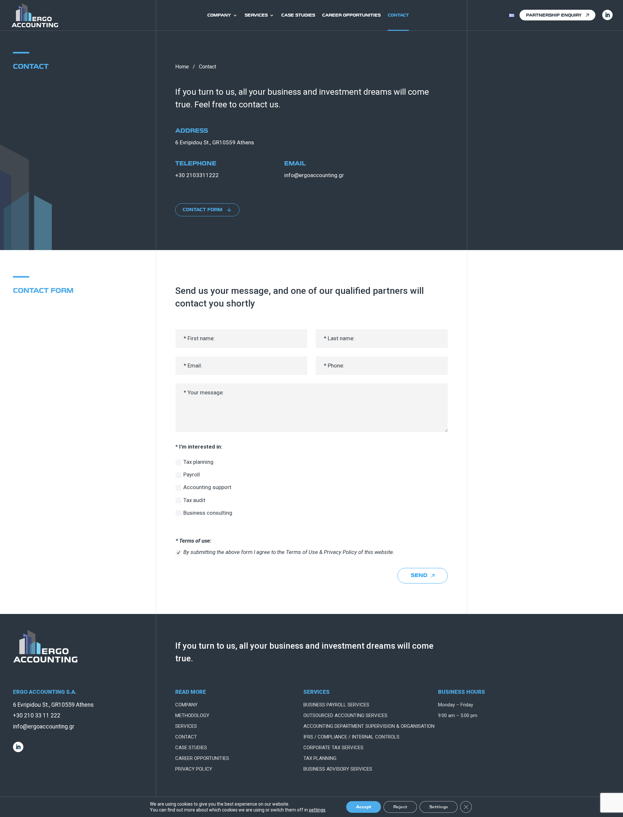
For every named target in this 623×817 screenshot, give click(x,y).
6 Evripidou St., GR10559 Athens (214, 142)
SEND (419, 575)
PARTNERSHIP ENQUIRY (554, 15)
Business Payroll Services (336, 705)
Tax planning (198, 462)
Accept (363, 806)
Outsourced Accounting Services (345, 715)
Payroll (191, 474)
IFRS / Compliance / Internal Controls (351, 737)
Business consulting (207, 513)
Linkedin (607, 15)
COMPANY (219, 15)
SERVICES (256, 15)
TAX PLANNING (319, 758)
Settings (438, 806)
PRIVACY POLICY (193, 769)
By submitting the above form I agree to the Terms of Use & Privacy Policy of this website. (288, 552)
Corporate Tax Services (333, 748)
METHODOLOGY (192, 715)
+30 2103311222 (197, 175)
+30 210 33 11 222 (36, 715)
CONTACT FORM (202, 209)
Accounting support (207, 487)
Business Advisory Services (337, 769)
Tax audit (194, 500)
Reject (400, 806)
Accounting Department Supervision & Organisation (368, 726)
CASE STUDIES (298, 15)
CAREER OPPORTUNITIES (351, 15)
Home (182, 67)
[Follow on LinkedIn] (18, 747)
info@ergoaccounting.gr (314, 175)
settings (317, 809)
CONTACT (398, 15)
